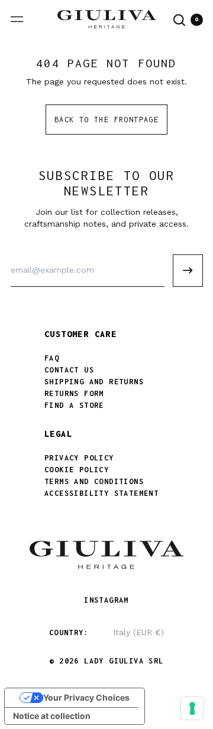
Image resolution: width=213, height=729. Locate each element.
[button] (179, 20)
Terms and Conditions (94, 481)
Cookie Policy (76, 469)
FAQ (51, 358)
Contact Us (69, 369)
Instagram (106, 600)
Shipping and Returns (94, 381)
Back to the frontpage (106, 119)
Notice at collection (52, 716)
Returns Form (74, 393)
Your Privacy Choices (86, 697)
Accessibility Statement (101, 493)
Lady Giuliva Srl (123, 660)
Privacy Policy (79, 457)
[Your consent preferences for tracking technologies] (192, 708)
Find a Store (74, 405)
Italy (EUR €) (138, 632)
